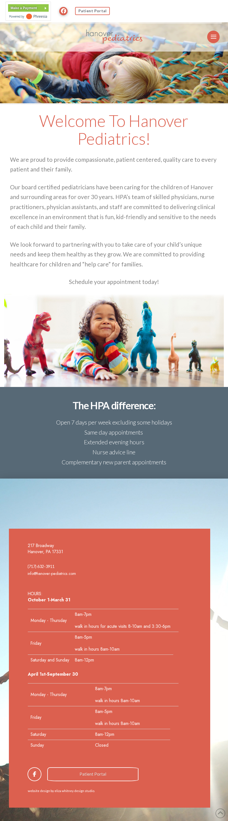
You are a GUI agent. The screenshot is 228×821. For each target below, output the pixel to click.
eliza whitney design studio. (74, 791)
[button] (213, 37)
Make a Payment (24, 8)
